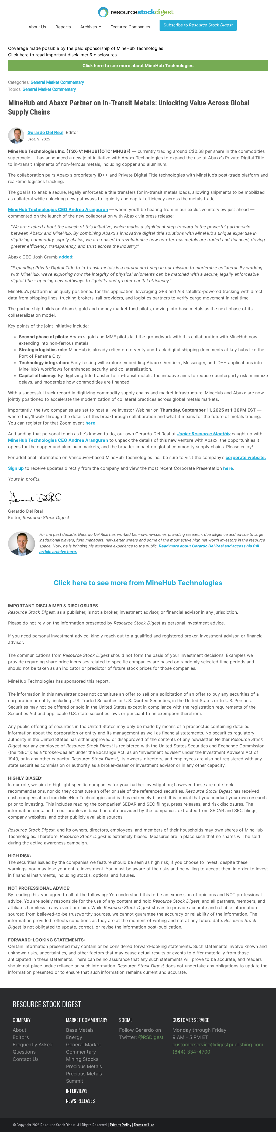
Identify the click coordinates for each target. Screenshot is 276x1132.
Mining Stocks (82, 1059)
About (19, 1030)
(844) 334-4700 (191, 1052)
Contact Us (26, 1059)
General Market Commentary (57, 82)
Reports (63, 26)
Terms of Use (144, 1125)
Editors (21, 1037)
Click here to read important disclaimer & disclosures (62, 54)
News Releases (80, 1100)
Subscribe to (198, 24)
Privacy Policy (120, 1125)
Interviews (77, 1090)
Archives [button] (89, 26)
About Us (37, 26)
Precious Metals (84, 1066)
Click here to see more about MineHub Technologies (138, 65)
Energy (74, 1037)
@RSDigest (151, 1037)
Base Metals (80, 1030)
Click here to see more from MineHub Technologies (138, 583)
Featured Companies (130, 26)
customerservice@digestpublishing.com (217, 1044)
